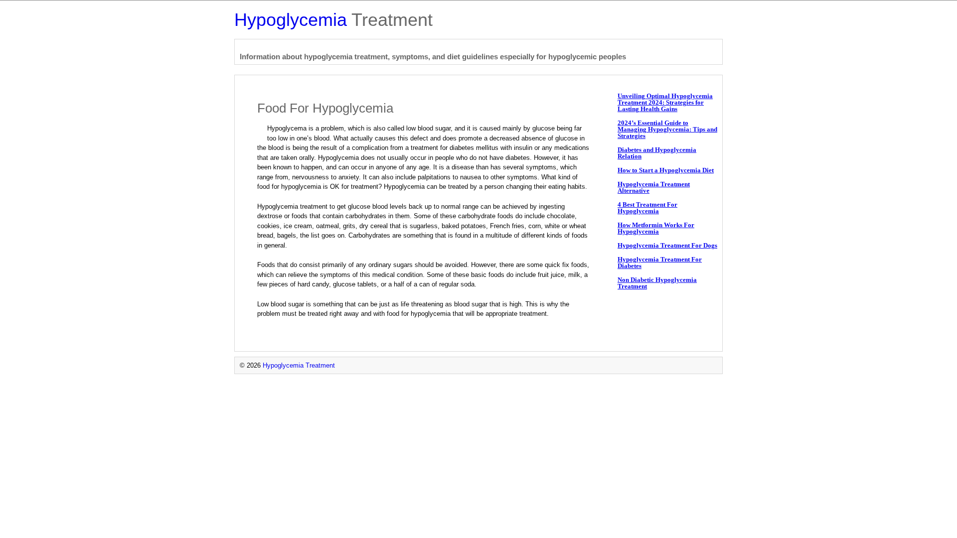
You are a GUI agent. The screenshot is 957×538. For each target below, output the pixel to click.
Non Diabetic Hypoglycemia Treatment (657, 283)
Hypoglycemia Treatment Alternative (654, 187)
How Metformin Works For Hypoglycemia (656, 228)
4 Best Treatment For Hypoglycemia (647, 208)
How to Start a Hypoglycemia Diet (666, 170)
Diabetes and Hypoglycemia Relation (657, 153)
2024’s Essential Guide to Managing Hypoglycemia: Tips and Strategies (667, 129)
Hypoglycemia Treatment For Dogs (667, 245)
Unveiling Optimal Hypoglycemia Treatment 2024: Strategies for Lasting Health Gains (665, 102)
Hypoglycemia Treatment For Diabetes (660, 262)
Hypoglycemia (333, 19)
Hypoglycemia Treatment (299, 365)
